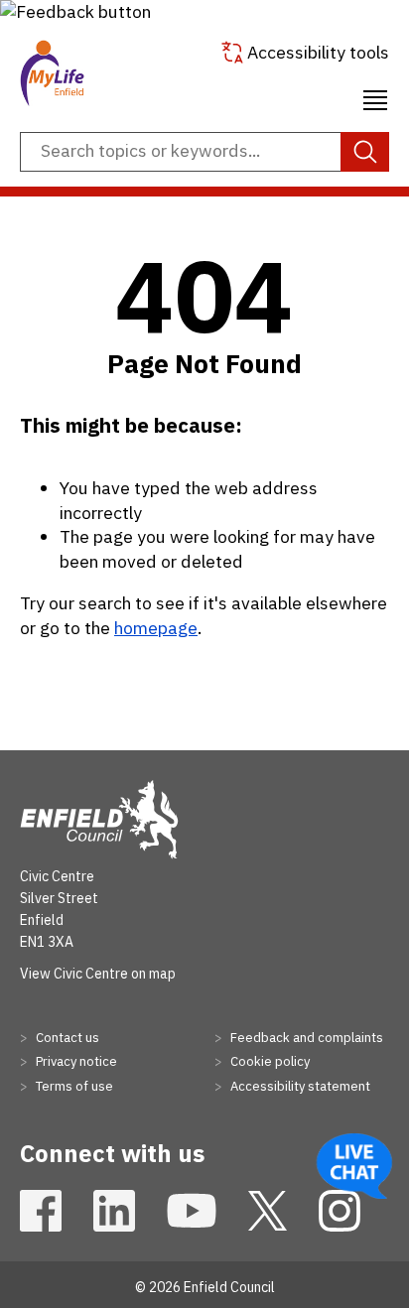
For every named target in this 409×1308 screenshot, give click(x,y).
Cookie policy (268, 1061)
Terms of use (73, 1086)
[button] (75, 11)
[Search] (365, 152)
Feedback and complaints (305, 1037)
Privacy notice (75, 1061)
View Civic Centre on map (98, 973)
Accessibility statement (298, 1086)
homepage (156, 627)
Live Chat (354, 1166)
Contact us (66, 1037)
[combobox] (204, 152)
